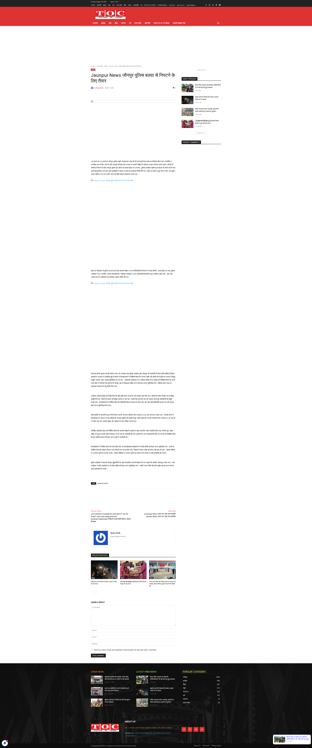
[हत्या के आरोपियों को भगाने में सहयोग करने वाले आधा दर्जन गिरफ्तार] (97, 691)
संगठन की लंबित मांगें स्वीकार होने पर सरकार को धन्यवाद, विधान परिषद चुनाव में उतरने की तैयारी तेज (162, 584)
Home (93, 66)
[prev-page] (92, 592)
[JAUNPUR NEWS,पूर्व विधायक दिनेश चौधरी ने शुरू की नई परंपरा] (133, 569)
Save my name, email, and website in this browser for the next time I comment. (125, 650)
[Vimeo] (216, 5)
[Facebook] (206, 5)
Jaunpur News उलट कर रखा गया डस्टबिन (161, 516)
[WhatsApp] (124, 94)
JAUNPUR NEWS (103, 483)
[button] (218, 23)
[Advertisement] (156, 44)
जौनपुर (106, 66)
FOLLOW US (188, 721)
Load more (200, 133)
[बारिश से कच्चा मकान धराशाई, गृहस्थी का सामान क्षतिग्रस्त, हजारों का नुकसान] (187, 112)
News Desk (99, 88)
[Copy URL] (130, 94)
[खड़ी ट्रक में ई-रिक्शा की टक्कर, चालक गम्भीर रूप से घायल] (104, 569)
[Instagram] (209, 5)
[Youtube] (219, 5)
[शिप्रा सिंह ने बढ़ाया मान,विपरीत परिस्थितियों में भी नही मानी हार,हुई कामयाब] (187, 88)
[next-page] (96, 592)
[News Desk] (92, 88)
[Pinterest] (119, 94)
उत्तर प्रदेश (99, 66)
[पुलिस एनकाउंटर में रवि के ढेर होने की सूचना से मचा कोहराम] (97, 703)
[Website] (196, 729)
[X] (213, 5)
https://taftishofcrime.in (118, 536)
